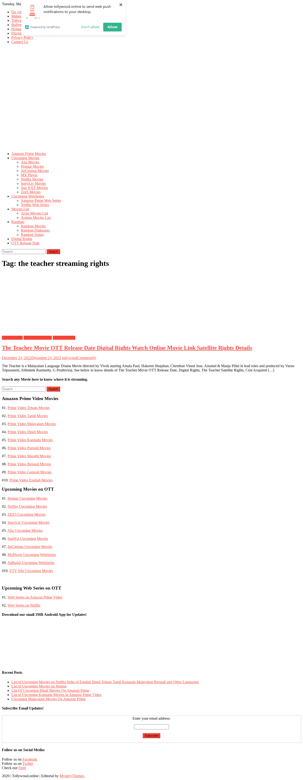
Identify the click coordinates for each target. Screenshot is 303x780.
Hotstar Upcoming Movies (27, 498)
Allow (112, 26)
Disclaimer (19, 33)
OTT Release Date (25, 243)
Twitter (27, 764)
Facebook (29, 759)
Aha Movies (30, 162)
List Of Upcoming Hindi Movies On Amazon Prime (50, 690)
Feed (22, 768)
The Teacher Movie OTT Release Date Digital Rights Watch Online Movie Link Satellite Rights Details (127, 348)
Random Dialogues (35, 230)
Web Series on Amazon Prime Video (35, 597)
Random (17, 222)
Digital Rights (21, 239)
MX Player (29, 175)
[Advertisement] (151, 115)
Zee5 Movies (30, 192)
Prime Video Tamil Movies (28, 416)
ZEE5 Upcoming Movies (26, 514)
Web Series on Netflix (24, 605)
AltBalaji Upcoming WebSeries (30, 563)
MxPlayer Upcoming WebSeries (32, 555)
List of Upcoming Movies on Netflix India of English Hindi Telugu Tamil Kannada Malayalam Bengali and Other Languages (105, 682)
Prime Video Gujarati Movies (29, 472)
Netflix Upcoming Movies (27, 506)
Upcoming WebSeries (27, 196)
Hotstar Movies (32, 166)
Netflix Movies (32, 179)
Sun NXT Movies (34, 188)
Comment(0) (86, 358)
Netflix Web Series (35, 205)
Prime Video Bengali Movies (29, 464)
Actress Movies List (36, 218)
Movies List (20, 209)
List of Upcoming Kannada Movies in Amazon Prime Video (56, 695)
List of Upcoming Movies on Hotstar (39, 686)
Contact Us (19, 42)
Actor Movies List (34, 213)
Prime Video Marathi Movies (29, 456)
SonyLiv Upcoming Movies (28, 522)
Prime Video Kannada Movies (30, 440)
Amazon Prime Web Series (41, 200)
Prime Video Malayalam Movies (32, 424)
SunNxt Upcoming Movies (28, 539)
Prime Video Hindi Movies (28, 432)
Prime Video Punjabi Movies (29, 448)
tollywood (69, 358)
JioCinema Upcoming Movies (30, 547)
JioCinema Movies (35, 171)
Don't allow (90, 26)
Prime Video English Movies (31, 480)
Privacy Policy (22, 37)
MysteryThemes (72, 776)
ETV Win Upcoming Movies (31, 571)
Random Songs (32, 235)
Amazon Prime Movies (28, 154)
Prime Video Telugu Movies (29, 408)
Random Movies (33, 226)
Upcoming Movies (25, 158)
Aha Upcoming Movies (25, 531)
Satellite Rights (64, 338)
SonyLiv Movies (33, 183)
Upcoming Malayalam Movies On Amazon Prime (48, 699)
